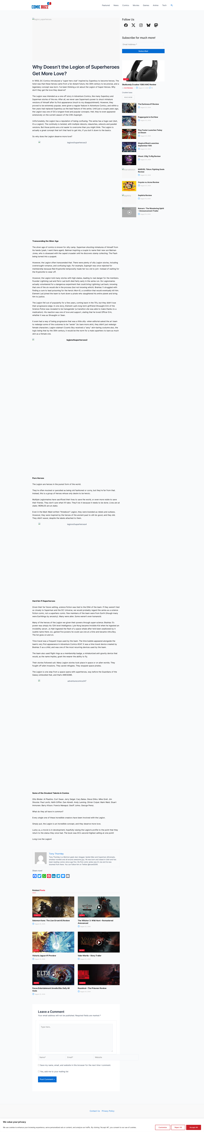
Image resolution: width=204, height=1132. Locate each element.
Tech (164, 5)
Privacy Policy (108, 1111)
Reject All (178, 1127)
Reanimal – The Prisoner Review (92, 988)
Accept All (194, 1127)
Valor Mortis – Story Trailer (89, 955)
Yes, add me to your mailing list (54, 1071)
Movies (136, 5)
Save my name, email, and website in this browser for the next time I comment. (75, 1065)
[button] (172, 5)
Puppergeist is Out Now (148, 117)
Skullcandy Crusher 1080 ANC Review (139, 84)
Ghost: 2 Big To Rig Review (149, 156)
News (116, 5)
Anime (155, 5)
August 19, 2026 (145, 198)
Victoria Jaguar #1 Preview (44, 955)
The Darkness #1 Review (148, 104)
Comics (125, 5)
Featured (106, 5)
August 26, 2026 (39, 924)
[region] (102, 1125)
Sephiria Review (145, 195)
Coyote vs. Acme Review (148, 182)
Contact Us (95, 1111)
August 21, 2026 (143, 88)
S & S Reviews (128, 88)
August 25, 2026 (85, 926)
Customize (163, 1127)
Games (146, 5)
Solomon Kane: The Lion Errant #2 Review (51, 920)
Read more (128, 97)
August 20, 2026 (145, 107)
